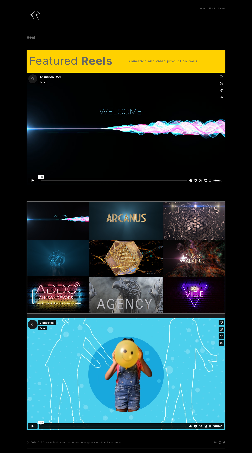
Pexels (221, 8)
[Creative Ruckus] (35, 15)
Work (202, 8)
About (212, 8)
